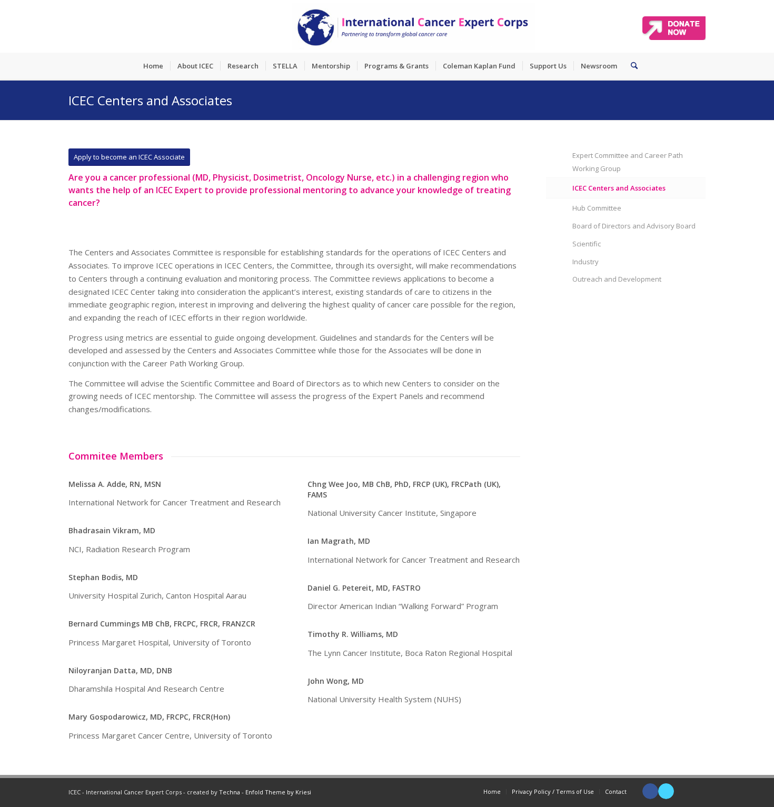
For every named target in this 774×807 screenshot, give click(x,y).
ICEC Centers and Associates (150, 100)
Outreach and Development (616, 279)
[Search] (631, 66)
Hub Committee (596, 208)
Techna (229, 792)
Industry (585, 261)
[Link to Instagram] (698, 791)
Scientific (586, 243)
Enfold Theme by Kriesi (278, 792)
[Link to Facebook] (650, 791)
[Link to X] (666, 791)
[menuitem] (153, 66)
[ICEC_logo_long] (413, 26)
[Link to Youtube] (682, 791)
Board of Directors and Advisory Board (634, 226)
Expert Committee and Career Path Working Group (627, 162)
